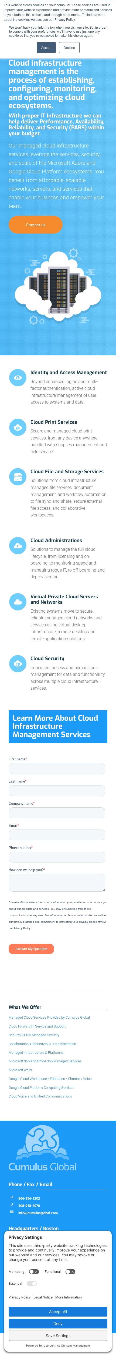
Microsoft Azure (66, 163)
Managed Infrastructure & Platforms (36, 1052)
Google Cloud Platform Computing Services (41, 1088)
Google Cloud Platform (36, 171)
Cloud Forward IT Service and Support (37, 1026)
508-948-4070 (29, 1206)
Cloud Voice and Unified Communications (40, 1096)
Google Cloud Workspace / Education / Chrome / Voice (50, 1079)
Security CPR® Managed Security (34, 1035)
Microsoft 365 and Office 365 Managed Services (45, 1061)
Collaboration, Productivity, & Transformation (42, 1044)
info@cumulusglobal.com (38, 1213)
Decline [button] (69, 47)
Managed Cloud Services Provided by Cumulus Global (49, 1017)
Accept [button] (46, 47)
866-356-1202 (29, 1198)
